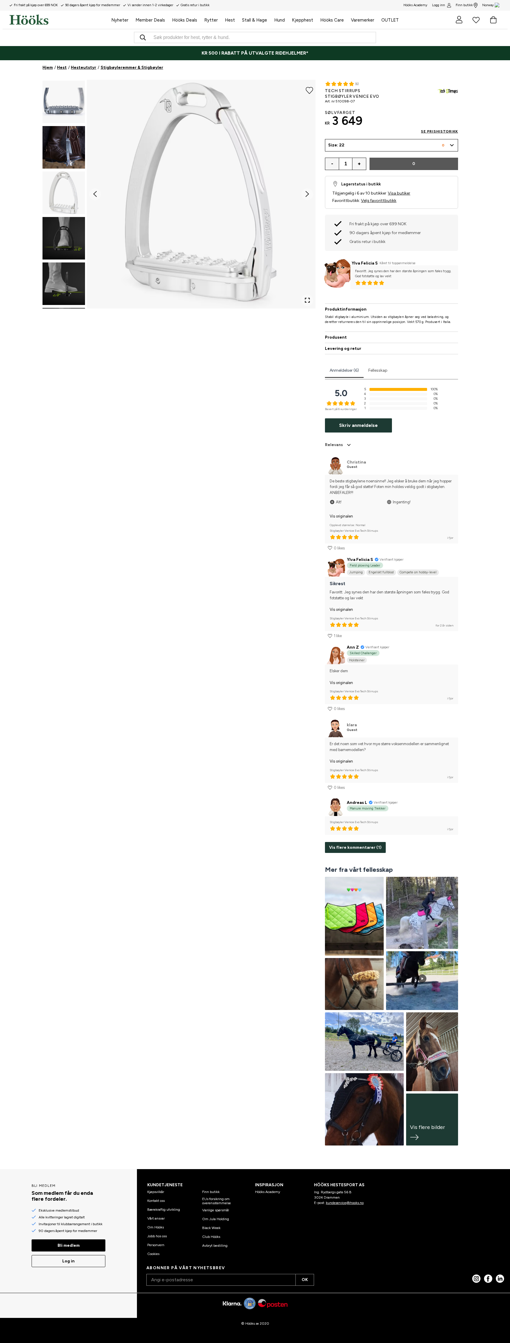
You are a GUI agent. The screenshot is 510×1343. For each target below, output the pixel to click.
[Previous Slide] (95, 194)
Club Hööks (211, 1237)
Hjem (47, 67)
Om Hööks (155, 1227)
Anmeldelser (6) (344, 370)
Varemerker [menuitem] (362, 20)
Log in (68, 1261)
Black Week (211, 1228)
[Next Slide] (307, 194)
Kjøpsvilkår (155, 1192)
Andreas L (357, 802)
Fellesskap (378, 370)
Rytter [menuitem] (211, 20)
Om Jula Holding (215, 1219)
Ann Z (353, 647)
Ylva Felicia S (365, 263)
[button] (63, 102)
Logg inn (438, 5)
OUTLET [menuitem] (390, 20)
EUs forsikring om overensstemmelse (216, 1201)
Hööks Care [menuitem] (332, 20)
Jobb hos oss (157, 1236)
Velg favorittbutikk (378, 200)
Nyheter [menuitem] (119, 20)
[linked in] (500, 1279)
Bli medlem (69, 1245)
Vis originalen (341, 516)
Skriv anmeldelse (358, 425)
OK (305, 1279)
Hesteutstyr (83, 67)
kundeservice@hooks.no (345, 1203)
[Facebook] (488, 1279)
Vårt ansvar (156, 1218)
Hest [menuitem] (230, 20)
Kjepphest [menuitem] (302, 20)
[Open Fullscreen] (307, 300)
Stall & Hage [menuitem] (254, 20)
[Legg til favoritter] (309, 89)
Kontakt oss (156, 1201)
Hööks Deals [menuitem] (184, 20)
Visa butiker (399, 193)
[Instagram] (476, 1279)
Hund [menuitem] (279, 20)
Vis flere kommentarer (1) (355, 847)
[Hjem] (58, 20)
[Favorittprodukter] (476, 20)
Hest (62, 67)
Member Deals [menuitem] (150, 20)
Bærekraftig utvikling (163, 1209)
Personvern (155, 1245)
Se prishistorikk (439, 131)
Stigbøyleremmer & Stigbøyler (132, 67)
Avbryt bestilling (215, 1246)
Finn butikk (464, 5)
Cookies (153, 1254)
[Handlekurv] (493, 20)
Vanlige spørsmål (215, 1210)
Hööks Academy (267, 1192)
